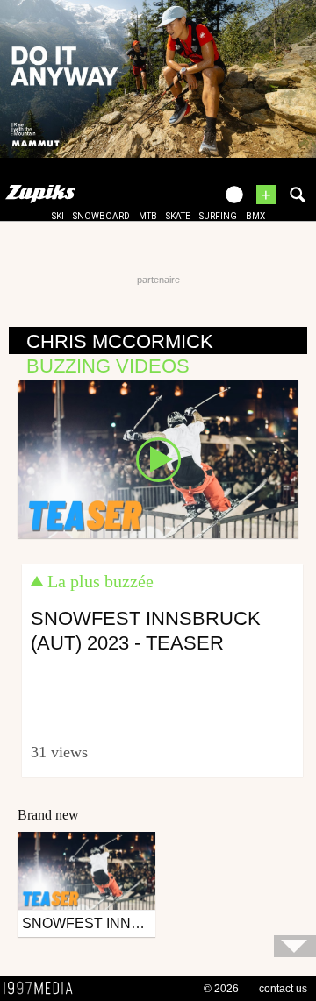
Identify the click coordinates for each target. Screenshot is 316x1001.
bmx (255, 216)
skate (178, 216)
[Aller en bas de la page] (295, 946)
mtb (148, 216)
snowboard (101, 216)
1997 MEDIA (43, 988)
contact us (283, 989)
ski (58, 216)
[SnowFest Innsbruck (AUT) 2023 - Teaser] (158, 458)
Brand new (48, 814)
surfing (218, 216)
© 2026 (221, 989)
